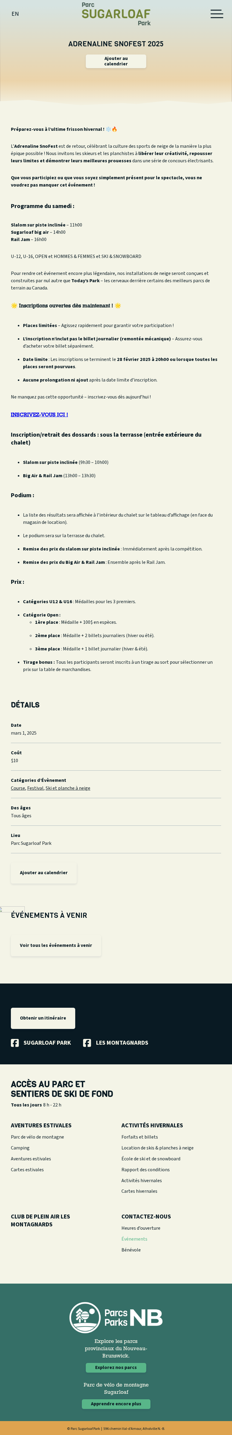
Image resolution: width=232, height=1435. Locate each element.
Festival (35, 788)
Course (18, 788)
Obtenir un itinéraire (43, 1018)
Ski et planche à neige (68, 788)
